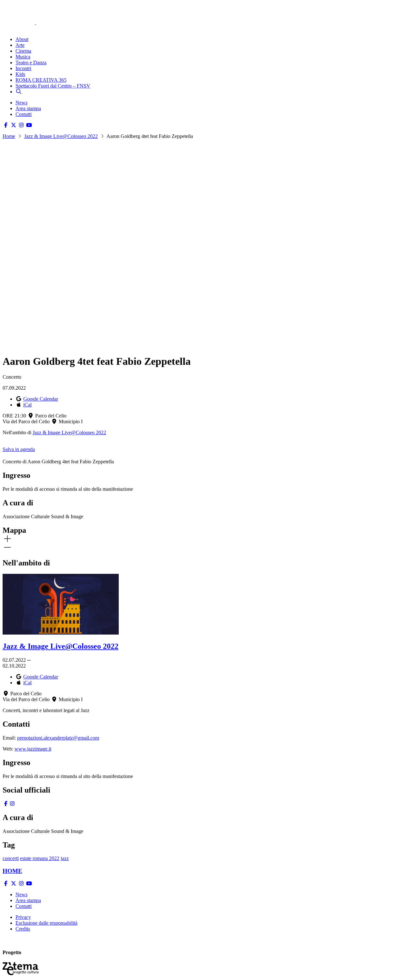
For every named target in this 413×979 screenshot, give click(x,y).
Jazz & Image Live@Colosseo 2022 (61, 136)
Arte (20, 45)
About (21, 39)
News (21, 102)
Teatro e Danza (30, 62)
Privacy (23, 917)
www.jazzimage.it (33, 749)
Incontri (23, 68)
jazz (65, 858)
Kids (20, 74)
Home (9, 136)
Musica (22, 56)
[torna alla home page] (28, 13)
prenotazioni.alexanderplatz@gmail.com (58, 738)
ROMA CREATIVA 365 (40, 80)
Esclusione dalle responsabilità (46, 923)
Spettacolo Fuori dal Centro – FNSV (52, 86)
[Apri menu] (6, 28)
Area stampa (28, 108)
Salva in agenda (19, 449)
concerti (11, 858)
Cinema (23, 51)
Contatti (23, 114)
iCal (27, 404)
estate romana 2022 (39, 858)
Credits (22, 929)
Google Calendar (40, 399)
